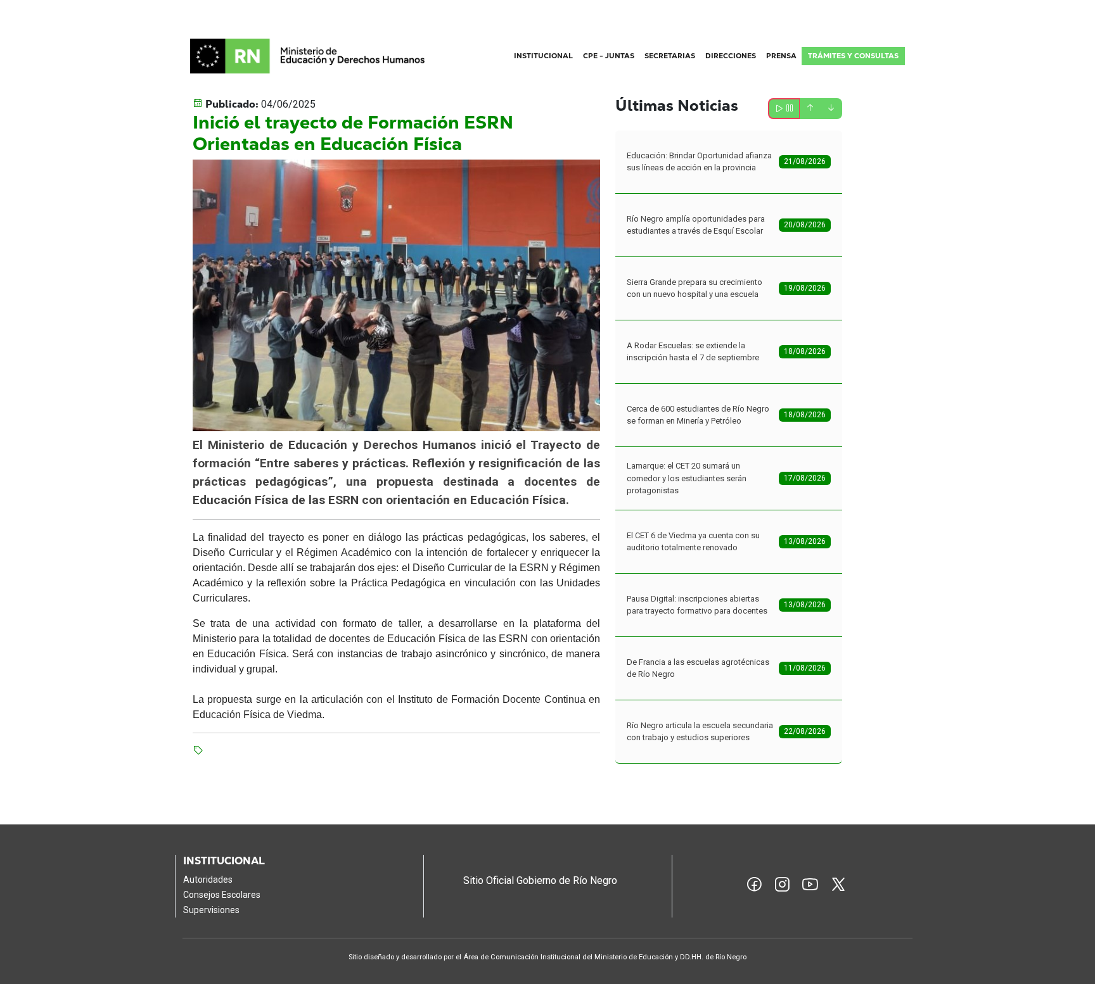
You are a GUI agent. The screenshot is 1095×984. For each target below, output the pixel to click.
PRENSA (781, 55)
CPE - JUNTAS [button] (608, 55)
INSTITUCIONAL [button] (543, 55)
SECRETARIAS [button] (669, 55)
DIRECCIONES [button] (730, 55)
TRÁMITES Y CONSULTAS (853, 55)
